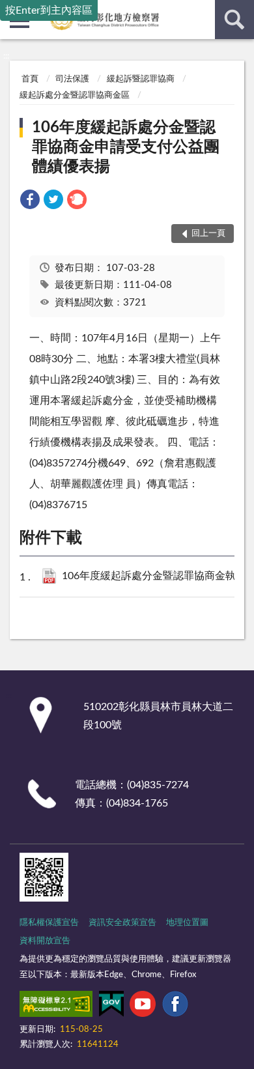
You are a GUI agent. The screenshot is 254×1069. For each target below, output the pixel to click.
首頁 (29, 79)
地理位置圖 (187, 923)
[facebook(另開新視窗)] (175, 1006)
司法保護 (72, 79)
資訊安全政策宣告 (122, 923)
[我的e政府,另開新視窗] (111, 1006)
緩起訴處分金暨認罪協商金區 (75, 95)
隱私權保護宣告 (49, 923)
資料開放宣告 (45, 941)
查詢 (234, 19)
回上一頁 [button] (208, 233)
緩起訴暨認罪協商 (141, 79)
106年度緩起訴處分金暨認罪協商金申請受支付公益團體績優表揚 (125, 147)
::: (6, 56)
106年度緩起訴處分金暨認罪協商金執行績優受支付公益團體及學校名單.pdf (153, 576)
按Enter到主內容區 (48, 10)
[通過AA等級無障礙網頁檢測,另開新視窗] (56, 1006)
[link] (30, 202)
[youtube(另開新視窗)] (143, 1006)
